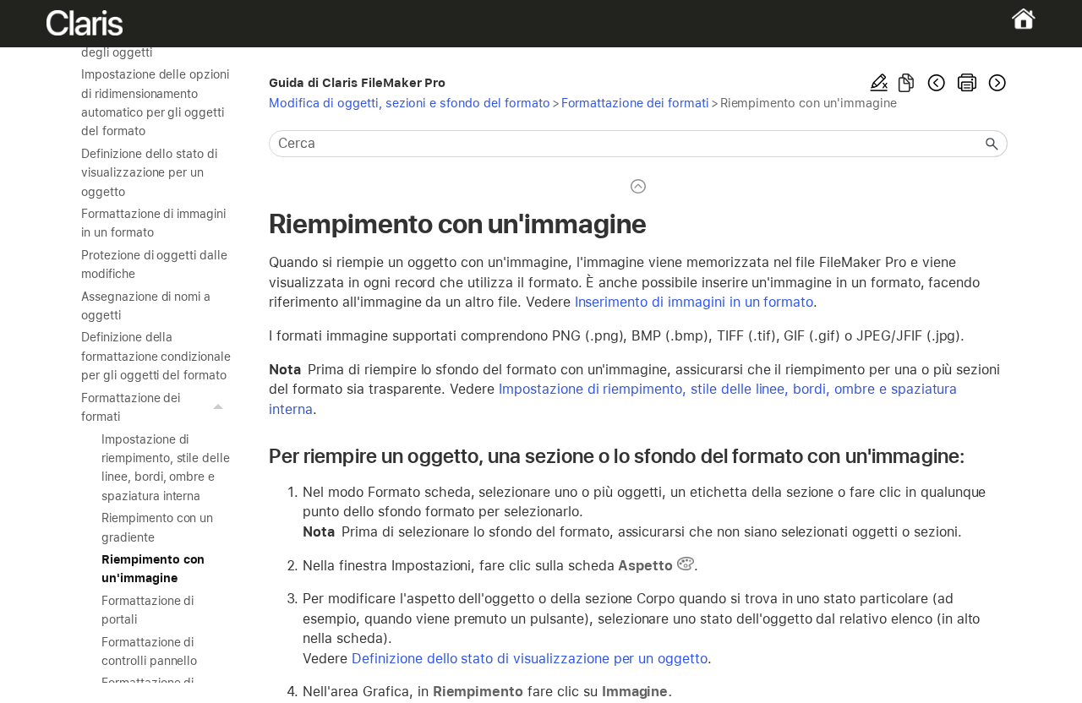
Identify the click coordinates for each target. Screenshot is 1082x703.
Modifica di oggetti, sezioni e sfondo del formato (409, 102)
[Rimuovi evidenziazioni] (879, 83)
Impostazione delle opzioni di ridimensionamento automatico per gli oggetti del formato (155, 103)
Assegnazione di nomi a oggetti (145, 306)
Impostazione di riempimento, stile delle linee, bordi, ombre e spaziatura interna (165, 468)
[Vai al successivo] (996, 83)
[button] (220, 408)
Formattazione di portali (147, 610)
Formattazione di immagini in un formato (153, 223)
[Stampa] (967, 83)
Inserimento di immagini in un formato (694, 302)
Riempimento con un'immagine (153, 569)
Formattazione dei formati (130, 407)
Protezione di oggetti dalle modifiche (154, 264)
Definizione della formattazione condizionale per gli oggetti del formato (156, 356)
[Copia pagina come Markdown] (906, 83)
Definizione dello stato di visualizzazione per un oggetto (149, 173)
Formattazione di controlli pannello (149, 651)
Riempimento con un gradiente (157, 527)
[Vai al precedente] (936, 83)
